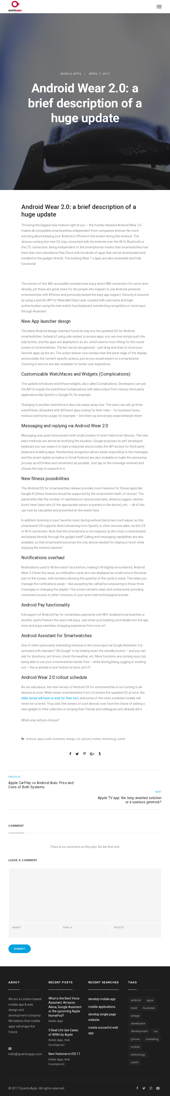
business (59, 739)
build (48, 739)
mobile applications (101, 1007)
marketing (152, 1039)
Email (67, 928)
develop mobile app (102, 999)
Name (16, 928)
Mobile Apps (70, 73)
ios (78, 739)
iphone (86, 739)
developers (138, 1023)
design (70, 739)
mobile (96, 739)
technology (109, 739)
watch (121, 739)
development (139, 1031)
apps (40, 739)
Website (119, 928)
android (31, 739)
